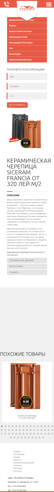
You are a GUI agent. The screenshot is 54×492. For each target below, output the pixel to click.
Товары (16, 457)
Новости (17, 460)
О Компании (18, 454)
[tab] (27, 260)
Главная (16, 451)
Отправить (18, 105)
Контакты (17, 471)
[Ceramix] (27, 8)
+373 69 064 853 (19, 486)
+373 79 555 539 (19, 490)
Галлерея (17, 465)
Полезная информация (23, 463)
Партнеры (17, 468)
